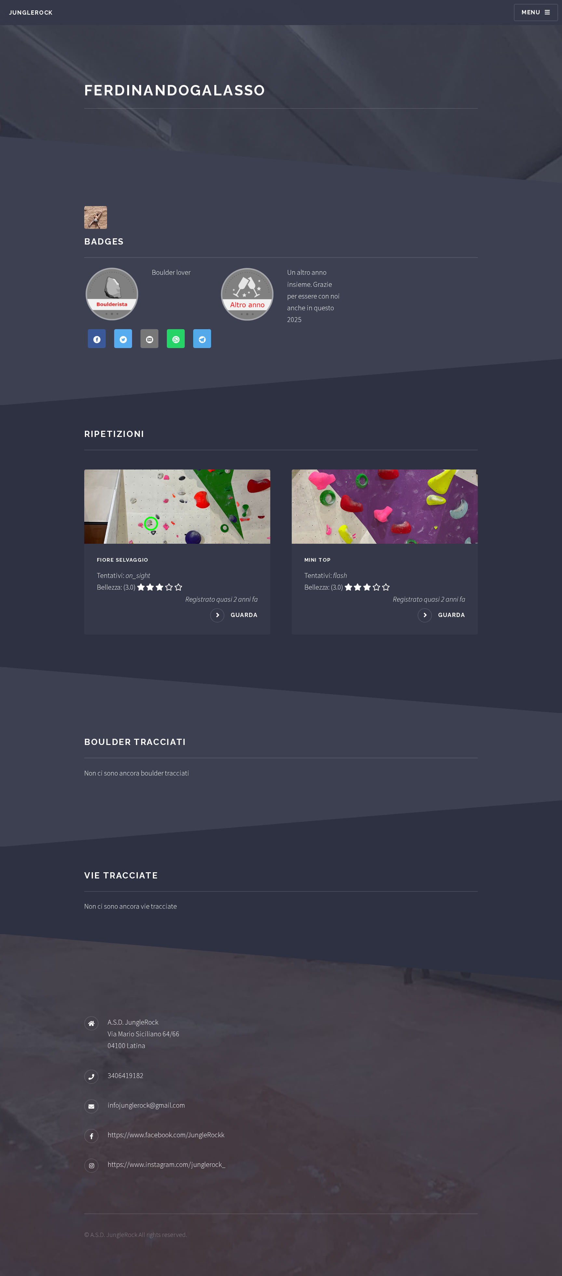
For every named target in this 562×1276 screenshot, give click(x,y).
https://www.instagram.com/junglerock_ (166, 1164)
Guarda (244, 614)
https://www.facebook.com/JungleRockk (166, 1134)
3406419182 (125, 1075)
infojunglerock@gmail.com (146, 1105)
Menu (531, 12)
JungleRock (31, 12)
